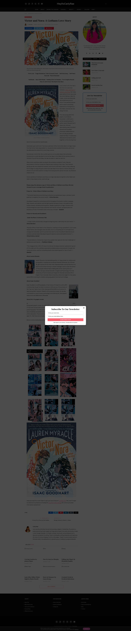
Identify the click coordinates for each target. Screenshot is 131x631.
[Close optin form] (84, 308)
